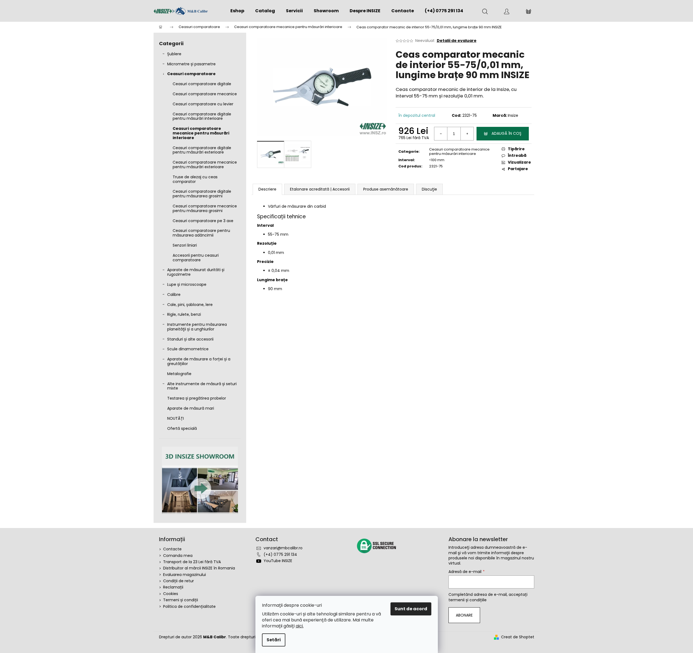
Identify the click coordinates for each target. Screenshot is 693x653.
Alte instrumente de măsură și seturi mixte (202, 386)
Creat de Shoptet (517, 637)
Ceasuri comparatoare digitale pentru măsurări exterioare (202, 150)
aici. (300, 626)
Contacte (172, 549)
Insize (513, 115)
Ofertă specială (182, 428)
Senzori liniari (185, 245)
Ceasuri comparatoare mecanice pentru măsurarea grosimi (205, 208)
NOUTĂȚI (175, 418)
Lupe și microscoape (186, 284)
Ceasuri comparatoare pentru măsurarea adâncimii (201, 233)
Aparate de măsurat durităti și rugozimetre (195, 272)
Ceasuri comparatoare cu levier (203, 104)
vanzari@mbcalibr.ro (283, 548)
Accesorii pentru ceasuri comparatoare (196, 258)
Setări (274, 640)
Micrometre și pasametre (191, 64)
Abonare (464, 615)
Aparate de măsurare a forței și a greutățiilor (198, 361)
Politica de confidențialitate (189, 606)
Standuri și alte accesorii (190, 339)
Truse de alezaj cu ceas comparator (195, 179)
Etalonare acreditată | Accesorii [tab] (320, 189)
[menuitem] (237, 11)
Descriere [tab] (267, 189)
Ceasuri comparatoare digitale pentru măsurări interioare (202, 116)
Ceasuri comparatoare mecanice (205, 94)
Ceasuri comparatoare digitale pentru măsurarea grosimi (202, 194)
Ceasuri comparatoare (191, 73)
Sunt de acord (411, 609)
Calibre (174, 294)
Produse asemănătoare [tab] (385, 189)
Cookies (170, 593)
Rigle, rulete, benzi (184, 314)
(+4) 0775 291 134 (280, 554)
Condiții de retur (178, 581)
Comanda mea (178, 555)
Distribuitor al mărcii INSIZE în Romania (199, 568)
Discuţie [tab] (429, 189)
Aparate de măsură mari (190, 408)
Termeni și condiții (180, 600)
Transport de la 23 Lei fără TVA (192, 562)
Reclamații (173, 587)
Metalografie (179, 373)
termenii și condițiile (467, 600)
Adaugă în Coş (506, 133)
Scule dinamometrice (188, 349)
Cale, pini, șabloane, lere (190, 304)
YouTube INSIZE (278, 560)
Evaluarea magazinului (184, 574)
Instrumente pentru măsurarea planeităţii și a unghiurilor (197, 327)
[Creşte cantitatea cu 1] (467, 133)
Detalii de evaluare (457, 40)
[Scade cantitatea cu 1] (440, 133)
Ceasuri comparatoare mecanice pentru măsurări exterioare (205, 165)
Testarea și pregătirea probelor (196, 398)
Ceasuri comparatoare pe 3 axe (203, 220)
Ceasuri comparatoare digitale (202, 84)
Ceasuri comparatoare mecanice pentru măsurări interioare (201, 133)
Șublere (174, 54)
